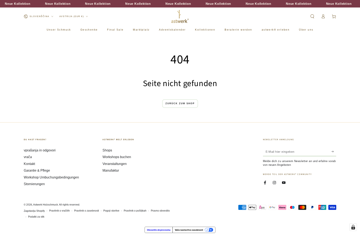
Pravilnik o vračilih (59, 210)
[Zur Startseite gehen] (180, 16)
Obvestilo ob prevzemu (158, 230)
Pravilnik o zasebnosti (86, 210)
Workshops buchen (116, 157)
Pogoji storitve (111, 210)
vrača (28, 157)
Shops (107, 150)
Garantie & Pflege (37, 170)
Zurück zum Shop (180, 103)
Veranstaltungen (114, 164)
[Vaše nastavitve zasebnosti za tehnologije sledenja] (353, 227)
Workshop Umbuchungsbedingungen (51, 177)
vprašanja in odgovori (40, 150)
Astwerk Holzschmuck (45, 204)
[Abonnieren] (333, 151)
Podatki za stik (36, 216)
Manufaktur (110, 170)
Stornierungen (34, 184)
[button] (312, 16)
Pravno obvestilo (160, 210)
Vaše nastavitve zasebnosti (189, 230)
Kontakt (29, 164)
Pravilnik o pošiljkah (135, 210)
